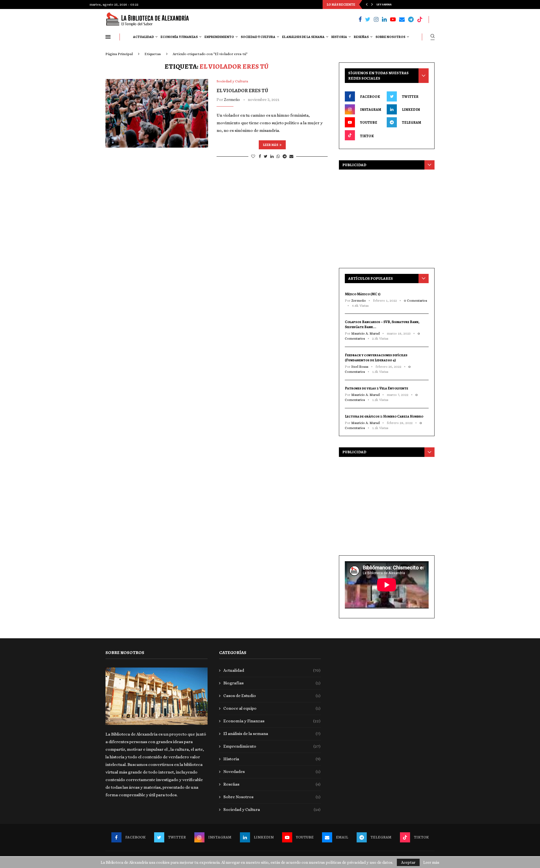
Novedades (272, 771)
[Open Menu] (108, 36)
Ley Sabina (384, 4)
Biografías (272, 683)
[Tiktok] (420, 19)
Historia (339, 37)
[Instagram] (376, 19)
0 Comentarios (415, 301)
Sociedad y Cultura (258, 37)
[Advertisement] (387, 217)
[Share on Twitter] (265, 156)
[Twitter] (368, 19)
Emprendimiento (219, 37)
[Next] (372, 4)
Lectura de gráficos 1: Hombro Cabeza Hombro (384, 416)
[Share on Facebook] (260, 156)
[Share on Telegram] (285, 156)
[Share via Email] (291, 156)
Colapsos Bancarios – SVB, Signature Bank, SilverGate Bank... (382, 324)
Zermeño (232, 99)
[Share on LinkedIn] (272, 156)
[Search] (433, 37)
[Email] (402, 19)
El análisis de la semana (303, 37)
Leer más (270, 145)
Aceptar (408, 862)
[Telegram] (411, 19)
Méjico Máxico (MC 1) (363, 294)
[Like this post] (253, 156)
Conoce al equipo (272, 708)
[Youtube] (393, 19)
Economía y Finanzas (179, 37)
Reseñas (361, 37)
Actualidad (143, 37)
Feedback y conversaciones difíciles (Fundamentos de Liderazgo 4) (376, 357)
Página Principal (119, 54)
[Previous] (366, 4)
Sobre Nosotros (390, 37)
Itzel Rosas (359, 367)
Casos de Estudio (272, 695)
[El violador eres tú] (156, 113)
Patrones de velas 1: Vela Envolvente (376, 388)
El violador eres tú (242, 90)
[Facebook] (360, 19)
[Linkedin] (384, 19)
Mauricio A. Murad (365, 333)
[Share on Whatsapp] (278, 156)
